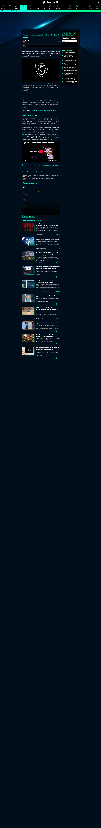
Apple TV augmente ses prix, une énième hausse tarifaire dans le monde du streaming (47, 348)
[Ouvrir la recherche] (98, 2)
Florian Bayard (28, 41)
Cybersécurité (57, 8)
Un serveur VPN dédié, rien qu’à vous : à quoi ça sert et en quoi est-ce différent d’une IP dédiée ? (47, 239)
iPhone (37, 331)
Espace (30, 8)
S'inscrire (70, 44)
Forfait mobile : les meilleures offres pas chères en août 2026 (70, 79)
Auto (23, 8)
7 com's (53, 41)
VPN (50, 8)
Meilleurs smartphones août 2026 (70, 81)
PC (10, 8)
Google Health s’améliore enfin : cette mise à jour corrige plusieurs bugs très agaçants (47, 281)
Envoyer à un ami (48, 165)
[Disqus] (41, 200)
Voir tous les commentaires (29, 216)
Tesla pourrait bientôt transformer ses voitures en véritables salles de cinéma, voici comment (48, 267)
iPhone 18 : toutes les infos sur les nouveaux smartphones (70, 61)
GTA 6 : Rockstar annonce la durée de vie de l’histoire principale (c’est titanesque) (46, 335)
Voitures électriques (20, 10)
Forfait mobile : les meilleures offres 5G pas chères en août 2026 (70, 76)
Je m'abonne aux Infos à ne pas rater (32, 46)
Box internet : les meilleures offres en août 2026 (70, 74)
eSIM (63, 9)
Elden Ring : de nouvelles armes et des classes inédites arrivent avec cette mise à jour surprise (47, 253)
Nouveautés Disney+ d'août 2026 (70, 69)
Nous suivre (57, 165)
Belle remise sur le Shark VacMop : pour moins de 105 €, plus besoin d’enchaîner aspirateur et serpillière (47, 309)
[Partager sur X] (25, 165)
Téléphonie (3, 8)
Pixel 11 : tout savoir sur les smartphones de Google (69, 56)
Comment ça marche (39, 248)
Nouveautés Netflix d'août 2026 (70, 67)
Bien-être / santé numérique (40, 291)
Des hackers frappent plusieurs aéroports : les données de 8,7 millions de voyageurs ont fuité (47, 224)
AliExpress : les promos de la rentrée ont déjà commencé (69, 53)
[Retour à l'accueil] (50, 2)
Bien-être (97, 8)
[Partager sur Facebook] (32, 165)
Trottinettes (9, 10)
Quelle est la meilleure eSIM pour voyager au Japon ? (46, 296)
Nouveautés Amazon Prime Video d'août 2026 (70, 71)
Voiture (26, 31)
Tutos (43, 8)
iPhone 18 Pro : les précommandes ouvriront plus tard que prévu (47, 323)
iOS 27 (65, 63)
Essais (5, 10)
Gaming (16, 8)
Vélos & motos (13, 10)
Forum (90, 8)
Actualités (83, 8)
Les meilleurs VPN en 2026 (69, 82)
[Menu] (2, 2)
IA (76, 8)
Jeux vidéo (37, 343)
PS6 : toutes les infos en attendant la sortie (70, 65)
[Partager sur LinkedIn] (39, 165)
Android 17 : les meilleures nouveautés (69, 58)
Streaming (70, 8)
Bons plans (36, 8)
